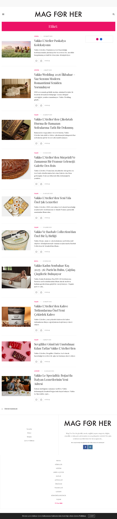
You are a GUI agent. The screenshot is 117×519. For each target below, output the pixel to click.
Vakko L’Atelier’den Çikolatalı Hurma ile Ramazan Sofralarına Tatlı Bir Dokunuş (53, 123)
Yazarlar (29, 429)
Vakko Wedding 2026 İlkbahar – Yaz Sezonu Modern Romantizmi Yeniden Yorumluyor (54, 81)
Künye (29, 433)
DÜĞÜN (36, 70)
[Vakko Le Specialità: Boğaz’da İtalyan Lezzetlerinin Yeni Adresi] (16, 386)
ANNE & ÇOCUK (58, 472)
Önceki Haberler (10, 409)
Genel (36, 36)
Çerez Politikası (29, 440)
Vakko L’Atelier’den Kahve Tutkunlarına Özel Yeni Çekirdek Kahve (51, 310)
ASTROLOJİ (58, 480)
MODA (36, 261)
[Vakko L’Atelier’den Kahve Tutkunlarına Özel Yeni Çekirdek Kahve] (16, 317)
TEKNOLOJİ (59, 488)
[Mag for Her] (58, 14)
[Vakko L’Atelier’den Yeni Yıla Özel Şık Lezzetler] (16, 206)
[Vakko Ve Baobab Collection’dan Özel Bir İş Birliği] (16, 240)
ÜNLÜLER (58, 484)
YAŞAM (36, 114)
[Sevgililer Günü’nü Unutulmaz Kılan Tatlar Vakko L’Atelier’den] (16, 351)
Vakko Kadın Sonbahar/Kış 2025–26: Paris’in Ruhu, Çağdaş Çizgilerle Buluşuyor (54, 269)
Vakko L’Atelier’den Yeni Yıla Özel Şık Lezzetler (52, 200)
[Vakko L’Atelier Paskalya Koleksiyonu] (16, 49)
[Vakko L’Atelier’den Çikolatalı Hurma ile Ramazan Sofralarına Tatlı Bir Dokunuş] (16, 130)
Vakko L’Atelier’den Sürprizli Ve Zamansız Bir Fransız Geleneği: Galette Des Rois (54, 161)
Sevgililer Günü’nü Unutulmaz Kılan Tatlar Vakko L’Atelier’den (55, 346)
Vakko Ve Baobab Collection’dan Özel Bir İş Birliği (55, 234)
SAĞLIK (58, 476)
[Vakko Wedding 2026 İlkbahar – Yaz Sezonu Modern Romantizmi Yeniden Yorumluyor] (16, 88)
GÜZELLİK (58, 464)
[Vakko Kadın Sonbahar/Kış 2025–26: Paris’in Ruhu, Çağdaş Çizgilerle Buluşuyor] (16, 277)
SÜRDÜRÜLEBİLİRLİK (58, 495)
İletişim (29, 437)
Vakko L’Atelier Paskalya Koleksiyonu (50, 43)
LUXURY (37, 371)
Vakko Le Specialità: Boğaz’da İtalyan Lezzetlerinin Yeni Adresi (53, 379)
